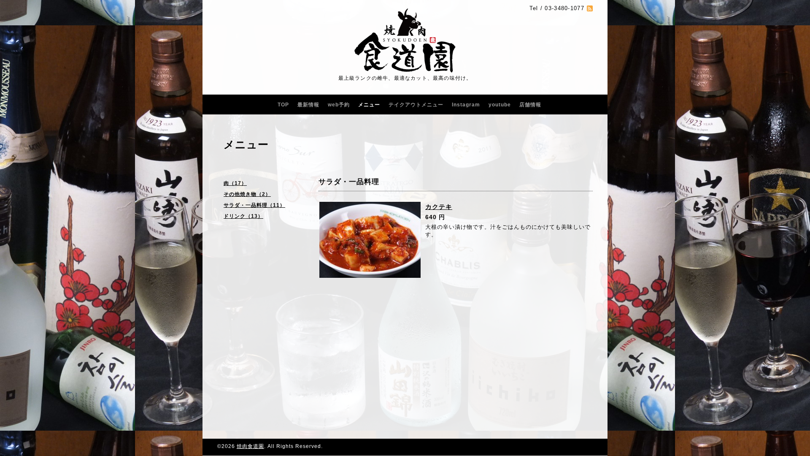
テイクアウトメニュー (416, 105)
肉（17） (235, 183)
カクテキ (438, 206)
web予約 (339, 105)
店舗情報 (530, 105)
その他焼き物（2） (247, 194)
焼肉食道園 (250, 446)
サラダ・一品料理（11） (254, 205)
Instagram (466, 105)
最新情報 (308, 105)
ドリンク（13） (243, 216)
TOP (283, 105)
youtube (500, 105)
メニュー (369, 105)
